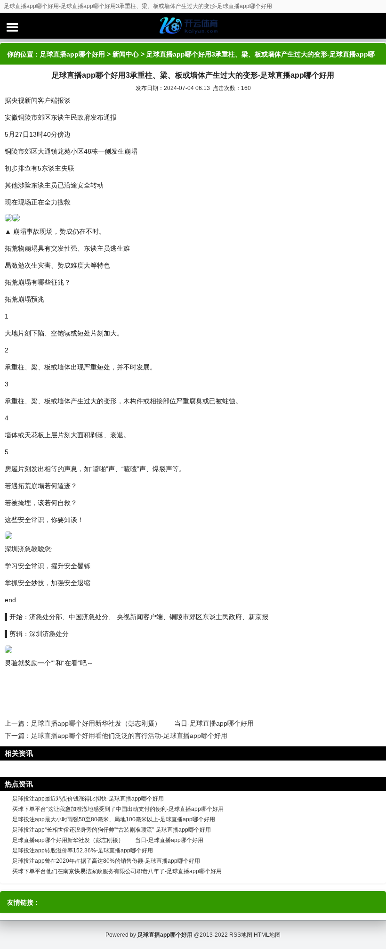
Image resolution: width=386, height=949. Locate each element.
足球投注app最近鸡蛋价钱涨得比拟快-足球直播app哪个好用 (88, 798)
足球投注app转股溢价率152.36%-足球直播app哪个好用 (82, 850)
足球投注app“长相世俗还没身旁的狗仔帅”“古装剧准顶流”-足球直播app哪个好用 (111, 829)
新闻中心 (126, 54)
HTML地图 (267, 935)
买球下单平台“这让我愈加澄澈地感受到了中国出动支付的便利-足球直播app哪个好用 (118, 809)
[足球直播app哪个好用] (193, 25)
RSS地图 (240, 935)
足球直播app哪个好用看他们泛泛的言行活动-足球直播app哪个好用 (129, 735)
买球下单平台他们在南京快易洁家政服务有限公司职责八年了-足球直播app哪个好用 (117, 871)
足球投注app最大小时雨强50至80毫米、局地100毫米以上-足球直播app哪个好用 (113, 819)
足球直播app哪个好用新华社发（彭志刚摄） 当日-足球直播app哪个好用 (142, 723)
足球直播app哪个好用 (72, 54)
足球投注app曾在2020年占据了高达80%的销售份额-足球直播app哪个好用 (106, 861)
